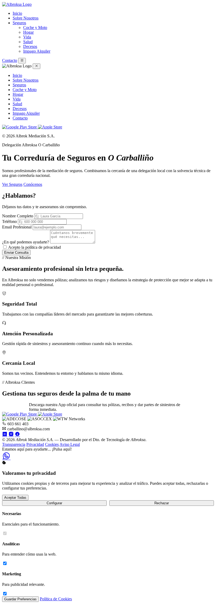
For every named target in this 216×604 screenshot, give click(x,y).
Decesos (30, 46)
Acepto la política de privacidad (34, 247)
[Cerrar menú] (36, 66)
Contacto (9, 60)
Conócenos (32, 184)
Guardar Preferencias (20, 599)
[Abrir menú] (22, 60)
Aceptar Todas (15, 498)
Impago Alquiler (36, 51)
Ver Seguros (12, 184)
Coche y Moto (35, 27)
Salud (28, 41)
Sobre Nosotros (25, 18)
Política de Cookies (56, 599)
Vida (27, 37)
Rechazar (161, 503)
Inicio (17, 13)
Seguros (19, 23)
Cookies (52, 444)
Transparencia (13, 444)
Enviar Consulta (16, 252)
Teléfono (9, 221)
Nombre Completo (17, 216)
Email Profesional (17, 227)
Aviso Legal (70, 444)
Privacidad (35, 444)
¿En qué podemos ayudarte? (25, 242)
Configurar (54, 503)
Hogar (28, 32)
